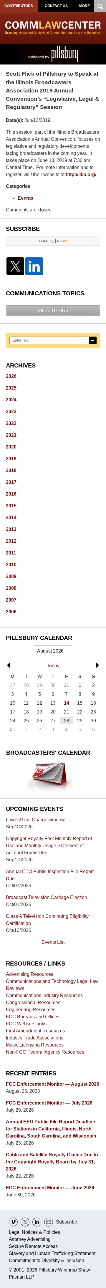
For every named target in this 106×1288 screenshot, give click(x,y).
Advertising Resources (29, 974)
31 (66, 685)
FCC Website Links (26, 1023)
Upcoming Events (34, 809)
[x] (25, 1222)
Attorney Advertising (30, 1239)
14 (66, 703)
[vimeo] (13, 1222)
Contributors (18, 6)
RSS (60, 241)
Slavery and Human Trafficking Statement (52, 1253)
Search (93, 340)
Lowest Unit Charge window (35, 819)
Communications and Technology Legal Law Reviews (52, 985)
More (84, 6)
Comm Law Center (53, 28)
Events (25, 198)
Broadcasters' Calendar (48, 752)
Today (53, 665)
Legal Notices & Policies (34, 1232)
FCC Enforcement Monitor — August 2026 (52, 1084)
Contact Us (56, 6)
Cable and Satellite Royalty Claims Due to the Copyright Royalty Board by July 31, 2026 (52, 1161)
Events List (53, 942)
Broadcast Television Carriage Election (46, 897)
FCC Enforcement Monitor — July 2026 (49, 1102)
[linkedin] (36, 1222)
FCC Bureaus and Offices (32, 1016)
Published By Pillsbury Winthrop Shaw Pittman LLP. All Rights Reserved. (53, 54)
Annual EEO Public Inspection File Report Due (50, 875)
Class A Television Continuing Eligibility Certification (47, 920)
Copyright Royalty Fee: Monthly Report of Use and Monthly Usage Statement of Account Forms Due (49, 845)
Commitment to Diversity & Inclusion (46, 1260)
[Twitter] (15, 266)
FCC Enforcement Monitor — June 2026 (50, 1187)
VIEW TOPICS (53, 310)
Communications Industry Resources (44, 995)
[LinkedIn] (34, 266)
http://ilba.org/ (81, 174)
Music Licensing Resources (35, 1044)
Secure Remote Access (33, 1246)
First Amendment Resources (35, 1030)
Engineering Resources (30, 1009)
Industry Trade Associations (34, 1037)
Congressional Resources (33, 1002)
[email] (48, 1222)
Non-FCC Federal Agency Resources (45, 1051)
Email (44, 241)
